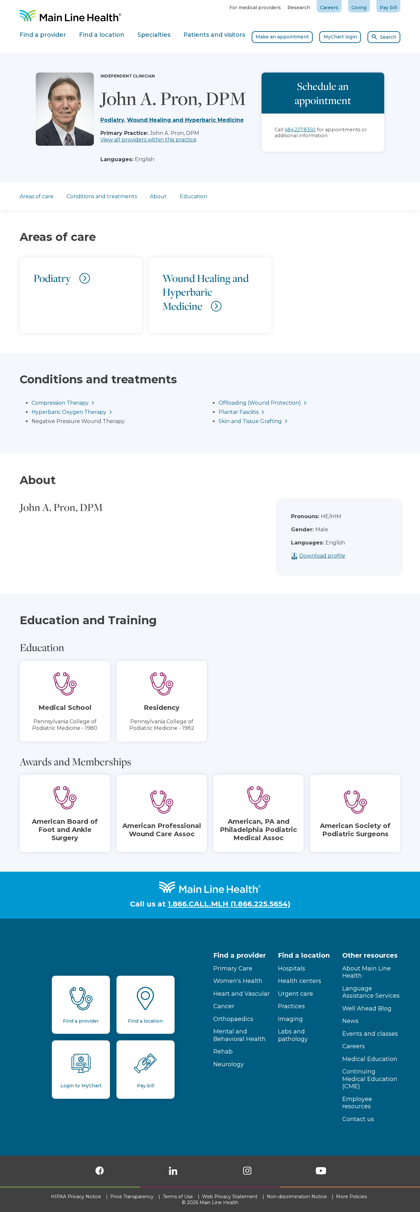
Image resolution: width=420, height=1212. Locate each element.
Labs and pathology (293, 1035)
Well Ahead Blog (366, 1008)
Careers (329, 8)
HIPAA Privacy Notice (76, 1197)
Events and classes (370, 1033)
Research (298, 8)
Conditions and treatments (102, 196)
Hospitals (291, 968)
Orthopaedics (233, 1019)
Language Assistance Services (371, 992)
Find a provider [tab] (43, 34)
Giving (359, 8)
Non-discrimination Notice (297, 1197)
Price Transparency (132, 1197)
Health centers (299, 981)
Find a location (304, 955)
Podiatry (112, 120)
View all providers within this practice (148, 140)
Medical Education (369, 1059)
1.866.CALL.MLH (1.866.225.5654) (229, 904)
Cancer (223, 1006)
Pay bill (388, 8)
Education (193, 196)
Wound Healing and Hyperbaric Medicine (185, 120)
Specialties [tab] (153, 34)
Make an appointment (282, 37)
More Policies (352, 1197)
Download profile (322, 556)
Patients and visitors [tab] (214, 34)
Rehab (223, 1051)
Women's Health (237, 981)
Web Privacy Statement (230, 1197)
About (158, 196)
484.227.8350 (300, 130)
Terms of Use (178, 1197)
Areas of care (36, 196)
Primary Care (232, 968)
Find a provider (239, 955)
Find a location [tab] (101, 34)
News (350, 1021)
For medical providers (255, 8)
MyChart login (340, 37)
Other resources (370, 955)
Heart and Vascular (241, 993)
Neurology (228, 1064)
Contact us (358, 1119)
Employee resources (357, 1102)
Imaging (290, 1019)
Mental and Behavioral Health (239, 1035)
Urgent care (295, 993)
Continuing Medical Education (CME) (369, 1079)
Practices (291, 1006)
